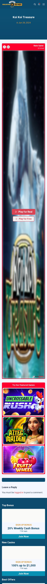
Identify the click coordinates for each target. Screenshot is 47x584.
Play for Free (25, 219)
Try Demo (23, 402)
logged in (19, 492)
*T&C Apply (23, 531)
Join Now (23, 536)
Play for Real (25, 211)
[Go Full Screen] (8, 46)
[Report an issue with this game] (4, 46)
